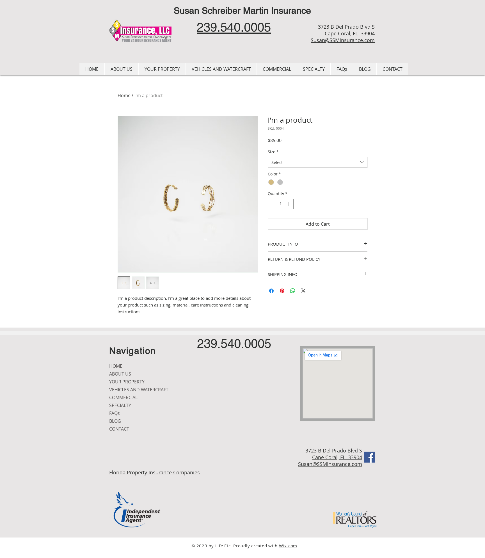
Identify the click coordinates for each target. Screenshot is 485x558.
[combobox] (317, 162)
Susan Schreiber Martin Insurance (242, 10)
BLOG (115, 421)
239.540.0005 (234, 344)
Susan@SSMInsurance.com (343, 40)
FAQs (114, 413)
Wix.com (288, 545)
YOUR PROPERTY (127, 382)
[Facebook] (369, 457)
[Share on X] (303, 290)
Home (124, 95)
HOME (115, 366)
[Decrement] (272, 204)
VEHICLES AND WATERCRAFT (138, 390)
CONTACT (119, 429)
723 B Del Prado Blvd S (335, 450)
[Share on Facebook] (271, 290)
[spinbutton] (281, 204)
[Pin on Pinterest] (282, 290)
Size (273, 151)
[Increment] (289, 204)
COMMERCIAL (123, 397)
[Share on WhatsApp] (292, 290)
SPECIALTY (120, 405)
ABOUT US (120, 374)
